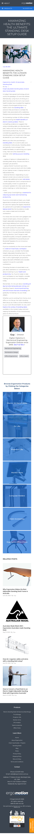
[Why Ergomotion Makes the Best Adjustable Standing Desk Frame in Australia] (17, 574)
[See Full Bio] (24, 345)
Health (13, 82)
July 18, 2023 (6, 66)
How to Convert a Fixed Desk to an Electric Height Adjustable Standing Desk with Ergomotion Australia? (15, 691)
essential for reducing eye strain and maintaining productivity (17, 195)
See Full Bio (19, 345)
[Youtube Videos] (16, 814)
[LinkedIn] (26, 366)
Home (17, 737)
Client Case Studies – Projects (17, 743)
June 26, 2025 (6, 595)
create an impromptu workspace (15, 249)
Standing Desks (17, 745)
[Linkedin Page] (22, 814)
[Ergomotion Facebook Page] (11, 814)
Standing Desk (7, 84)
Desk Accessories (17, 519)
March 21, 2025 (7, 695)
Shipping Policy (17, 756)
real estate (26, 179)
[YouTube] (17, 366)
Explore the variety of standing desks (15, 307)
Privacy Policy (17, 753)
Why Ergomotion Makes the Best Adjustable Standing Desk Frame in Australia (15, 591)
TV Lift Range (17, 714)
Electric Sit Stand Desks (17, 403)
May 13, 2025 (6, 632)
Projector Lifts (17, 449)
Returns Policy (17, 759)
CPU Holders (17, 722)
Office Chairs (17, 728)
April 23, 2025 (6, 663)
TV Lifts (17, 426)
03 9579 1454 (19, 772)
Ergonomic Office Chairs (17, 542)
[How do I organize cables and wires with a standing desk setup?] (17, 645)
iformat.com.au (17, 806)
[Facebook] (8, 366)
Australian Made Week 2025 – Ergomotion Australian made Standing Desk (16, 628)
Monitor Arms (17, 473)
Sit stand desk (20, 82)
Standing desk (10, 91)
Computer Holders (17, 496)
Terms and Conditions (17, 761)
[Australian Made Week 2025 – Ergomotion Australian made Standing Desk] (17, 611)
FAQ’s (17, 751)
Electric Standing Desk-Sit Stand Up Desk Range (17, 712)
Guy (6, 86)
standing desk (18, 107)
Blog (17, 748)
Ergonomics (6, 82)
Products (8, 8)
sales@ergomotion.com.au (19, 774)
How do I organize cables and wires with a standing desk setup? (15, 660)
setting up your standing (21, 154)
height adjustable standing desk (13, 89)
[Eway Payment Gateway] (17, 827)
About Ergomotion (17, 740)
